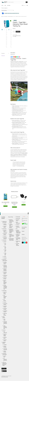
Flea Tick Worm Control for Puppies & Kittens (5, 282)
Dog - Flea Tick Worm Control (5, 272)
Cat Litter (5, 256)
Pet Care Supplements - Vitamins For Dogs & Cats (5, 287)
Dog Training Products (10, 16)
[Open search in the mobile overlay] (18, 2)
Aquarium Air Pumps (5, 224)
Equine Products (4, 317)
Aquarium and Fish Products (4, 222)
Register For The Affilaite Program (18, 235)
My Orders (8, 5)
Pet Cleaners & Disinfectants (5, 359)
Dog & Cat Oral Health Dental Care (5, 266)
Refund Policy (18, 218)
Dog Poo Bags (5, 356)
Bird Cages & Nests (5, 234)
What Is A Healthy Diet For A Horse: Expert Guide (11, 235)
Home (2, 5)
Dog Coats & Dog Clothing (5, 293)
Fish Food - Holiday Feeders (5, 334)
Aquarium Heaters (5, 227)
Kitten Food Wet (5, 254)
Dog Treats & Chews (5, 309)
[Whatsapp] (16, 56)
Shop (5, 5)
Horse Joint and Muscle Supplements (5, 323)
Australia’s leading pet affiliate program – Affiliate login (18, 231)
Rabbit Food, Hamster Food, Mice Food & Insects (5, 364)
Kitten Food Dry (5, 250)
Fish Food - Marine (5, 338)
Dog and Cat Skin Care (5, 276)
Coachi (15, 36)
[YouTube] (26, 242)
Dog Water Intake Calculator (17, 244)
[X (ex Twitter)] (23, 242)
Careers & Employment (18, 227)
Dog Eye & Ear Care (5, 278)
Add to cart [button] (23, 204)
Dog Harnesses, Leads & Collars (5, 296)
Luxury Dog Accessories (5, 349)
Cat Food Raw (5, 247)
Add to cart (17, 31)
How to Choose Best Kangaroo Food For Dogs (11, 239)
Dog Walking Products (5, 311)
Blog (16, 228)
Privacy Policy (18, 216)
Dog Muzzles (5, 300)
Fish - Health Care (5, 332)
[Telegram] (18, 56)
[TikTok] (24, 242)
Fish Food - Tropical (5, 340)
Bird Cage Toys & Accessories (5, 231)
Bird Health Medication (5, 238)
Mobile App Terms (17, 220)
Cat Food (5, 241)
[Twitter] (12, 56)
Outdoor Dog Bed (5, 351)
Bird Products (4, 228)
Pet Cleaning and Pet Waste (5, 354)
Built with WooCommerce (4, 376)
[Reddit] (14, 56)
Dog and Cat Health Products (5, 260)
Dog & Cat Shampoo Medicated (5, 269)
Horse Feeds (4, 319)
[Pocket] (19, 56)
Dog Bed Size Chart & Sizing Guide (18, 238)
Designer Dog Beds (5, 346)
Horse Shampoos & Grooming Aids (5, 327)
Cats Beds (5, 344)
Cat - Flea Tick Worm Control (5, 262)
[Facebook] (11, 56)
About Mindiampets (18, 223)
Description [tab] (3, 53)
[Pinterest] (15, 56)
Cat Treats (5, 257)
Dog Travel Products (5, 306)
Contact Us (17, 224)
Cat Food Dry (5, 244)
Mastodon (23, 231)
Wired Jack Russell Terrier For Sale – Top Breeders (11, 221)
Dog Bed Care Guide (18, 241)
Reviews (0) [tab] (3, 55)
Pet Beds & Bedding (4, 343)
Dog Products (5, 16)
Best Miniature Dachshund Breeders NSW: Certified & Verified (11, 231)
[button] (10, 20)
